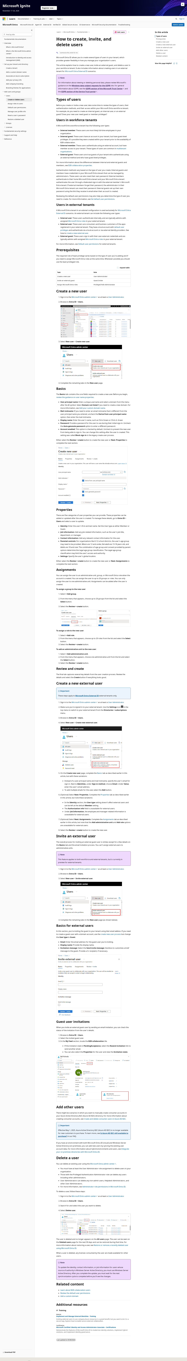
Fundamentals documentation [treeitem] (15, 39)
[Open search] (176, 19)
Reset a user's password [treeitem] (16, 115)
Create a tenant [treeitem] (11, 68)
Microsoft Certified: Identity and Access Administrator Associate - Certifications (86, 1327)
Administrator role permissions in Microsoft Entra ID (103, 1186)
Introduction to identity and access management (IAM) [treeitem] (18, 59)
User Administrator (116, 297)
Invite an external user (164, 47)
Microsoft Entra (69, 32)
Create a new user (162, 42)
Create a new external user (166, 45)
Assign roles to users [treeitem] (15, 104)
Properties (105, 795)
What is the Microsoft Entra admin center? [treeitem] (18, 52)
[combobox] (17, 34)
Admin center (178, 25)
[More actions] (129, 32)
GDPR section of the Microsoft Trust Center (104, 88)
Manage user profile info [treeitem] (17, 111)
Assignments (108, 819)
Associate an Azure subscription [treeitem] (17, 76)
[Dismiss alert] (182, 4)
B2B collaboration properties (80, 165)
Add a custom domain (69, 1296)
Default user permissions (88, 244)
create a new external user (77, 233)
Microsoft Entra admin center (84, 297)
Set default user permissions (102, 199)
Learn (59, 32)
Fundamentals (82, 32)
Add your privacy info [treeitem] (14, 80)
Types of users (161, 36)
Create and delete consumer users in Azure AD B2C (105, 1119)
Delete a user (161, 53)
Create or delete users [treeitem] (16, 100)
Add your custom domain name (92, 408)
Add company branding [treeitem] (14, 84)
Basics (99, 773)
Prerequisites (161, 39)
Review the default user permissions (75, 1293)
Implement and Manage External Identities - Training (76, 1316)
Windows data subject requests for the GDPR (91, 85)
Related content (162, 56)
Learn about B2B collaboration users (75, 1290)
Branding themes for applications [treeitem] (18, 88)
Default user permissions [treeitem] (17, 107)
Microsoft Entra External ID (76, 71)
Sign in (181, 19)
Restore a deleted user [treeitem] (16, 119)
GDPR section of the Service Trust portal (78, 91)
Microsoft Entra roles (77, 221)
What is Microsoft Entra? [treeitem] (15, 47)
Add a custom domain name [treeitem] (16, 72)
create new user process (111, 934)
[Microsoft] (4, 18)
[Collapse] (32, 30)
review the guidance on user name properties (75, 397)
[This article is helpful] (174, 63)
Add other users (162, 50)
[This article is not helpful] (176, 63)
